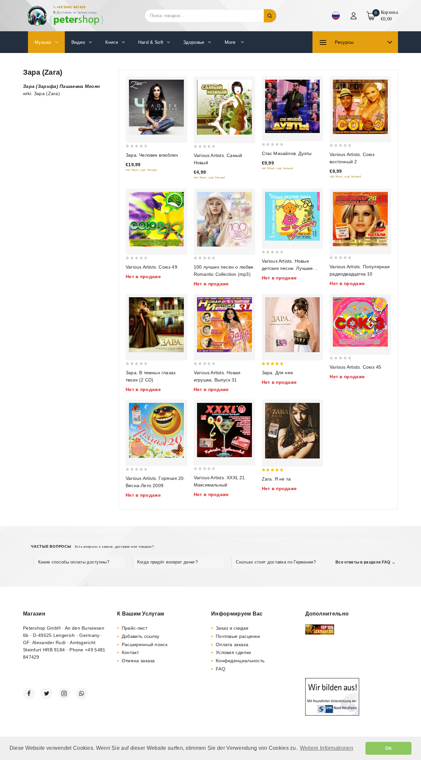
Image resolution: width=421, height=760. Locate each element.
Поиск (270, 15)
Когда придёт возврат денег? (167, 562)
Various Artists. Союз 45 (355, 367)
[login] (354, 16)
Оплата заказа (232, 644)
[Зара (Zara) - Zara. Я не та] (292, 431)
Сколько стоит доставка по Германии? (276, 562)
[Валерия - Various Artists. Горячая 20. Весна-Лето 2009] (156, 430)
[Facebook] (29, 693)
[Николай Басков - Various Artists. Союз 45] (360, 322)
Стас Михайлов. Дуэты (287, 153)
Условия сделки (233, 652)
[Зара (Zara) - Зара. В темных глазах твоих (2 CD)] (156, 324)
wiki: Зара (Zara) (41, 93)
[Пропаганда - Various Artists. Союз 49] (156, 219)
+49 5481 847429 (71, 7)
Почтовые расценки (238, 636)
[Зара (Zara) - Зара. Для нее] (292, 324)
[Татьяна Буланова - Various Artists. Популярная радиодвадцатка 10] (360, 219)
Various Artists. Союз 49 (151, 267)
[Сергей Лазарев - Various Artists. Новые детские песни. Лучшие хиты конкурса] (292, 216)
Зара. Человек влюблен (152, 155)
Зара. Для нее (277, 372)
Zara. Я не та (276, 479)
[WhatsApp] (81, 693)
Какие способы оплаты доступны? (73, 562)
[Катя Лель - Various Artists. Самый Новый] (224, 107)
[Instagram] (64, 693)
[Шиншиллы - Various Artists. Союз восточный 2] (360, 107)
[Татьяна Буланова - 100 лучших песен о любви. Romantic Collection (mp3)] (224, 219)
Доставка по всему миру (77, 12)
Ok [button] (388, 748)
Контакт (130, 652)
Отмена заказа (138, 660)
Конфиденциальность (240, 660)
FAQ (220, 668)
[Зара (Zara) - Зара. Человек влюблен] (156, 107)
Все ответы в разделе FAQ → (365, 562)
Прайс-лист (134, 628)
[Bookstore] (66, 16)
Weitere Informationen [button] (326, 748)
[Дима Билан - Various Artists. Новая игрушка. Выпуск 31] (224, 324)
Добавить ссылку (141, 636)
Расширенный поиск (144, 644)
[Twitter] (46, 693)
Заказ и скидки (232, 628)
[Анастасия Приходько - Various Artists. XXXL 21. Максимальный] (224, 430)
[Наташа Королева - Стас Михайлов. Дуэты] (292, 106)
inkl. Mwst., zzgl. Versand (141, 170)
